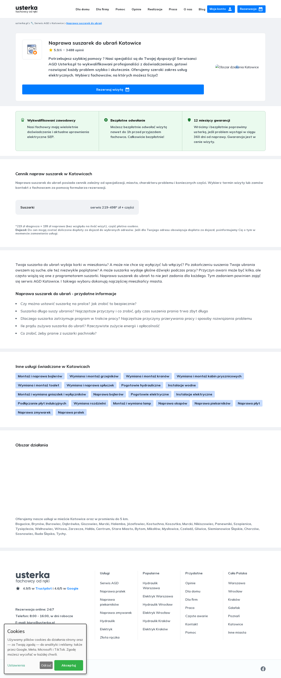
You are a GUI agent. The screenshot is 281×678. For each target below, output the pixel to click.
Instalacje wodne (182, 385)
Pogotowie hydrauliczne (141, 385)
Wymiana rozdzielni (90, 403)
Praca (173, 9)
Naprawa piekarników (212, 403)
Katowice (58, 23)
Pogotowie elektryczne (150, 394)
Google (72, 588)
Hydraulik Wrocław (158, 604)
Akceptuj (69, 665)
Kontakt (191, 624)
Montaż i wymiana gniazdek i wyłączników (52, 394)
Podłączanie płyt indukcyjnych (42, 403)
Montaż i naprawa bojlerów (40, 376)
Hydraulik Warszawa (151, 585)
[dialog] (45, 649)
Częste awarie (196, 616)
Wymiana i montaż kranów (147, 376)
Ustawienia (16, 665)
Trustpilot (43, 588)
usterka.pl (21, 23)
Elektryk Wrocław (156, 613)
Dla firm (191, 599)
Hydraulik (107, 621)
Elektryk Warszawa (158, 596)
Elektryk (106, 629)
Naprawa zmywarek (34, 412)
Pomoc (120, 9)
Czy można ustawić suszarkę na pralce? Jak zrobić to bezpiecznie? (78, 303)
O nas (188, 9)
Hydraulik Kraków (156, 621)
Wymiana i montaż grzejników (94, 376)
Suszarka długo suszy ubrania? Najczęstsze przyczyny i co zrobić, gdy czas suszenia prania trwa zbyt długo (114, 311)
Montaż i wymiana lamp (132, 403)
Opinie (136, 9)
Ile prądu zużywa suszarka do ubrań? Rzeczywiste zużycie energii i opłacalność (90, 325)
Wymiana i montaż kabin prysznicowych (209, 376)
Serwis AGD (109, 583)
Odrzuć (46, 665)
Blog (202, 9)
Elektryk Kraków (155, 629)
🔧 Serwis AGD (40, 23)
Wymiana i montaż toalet (38, 385)
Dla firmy (102, 9)
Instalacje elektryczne (194, 394)
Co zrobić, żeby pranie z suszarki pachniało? (58, 333)
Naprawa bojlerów (108, 394)
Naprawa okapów (172, 403)
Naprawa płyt (249, 403)
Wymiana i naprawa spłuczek (90, 385)
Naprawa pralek (71, 412)
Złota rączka (110, 637)
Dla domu (82, 9)
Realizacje (155, 9)
